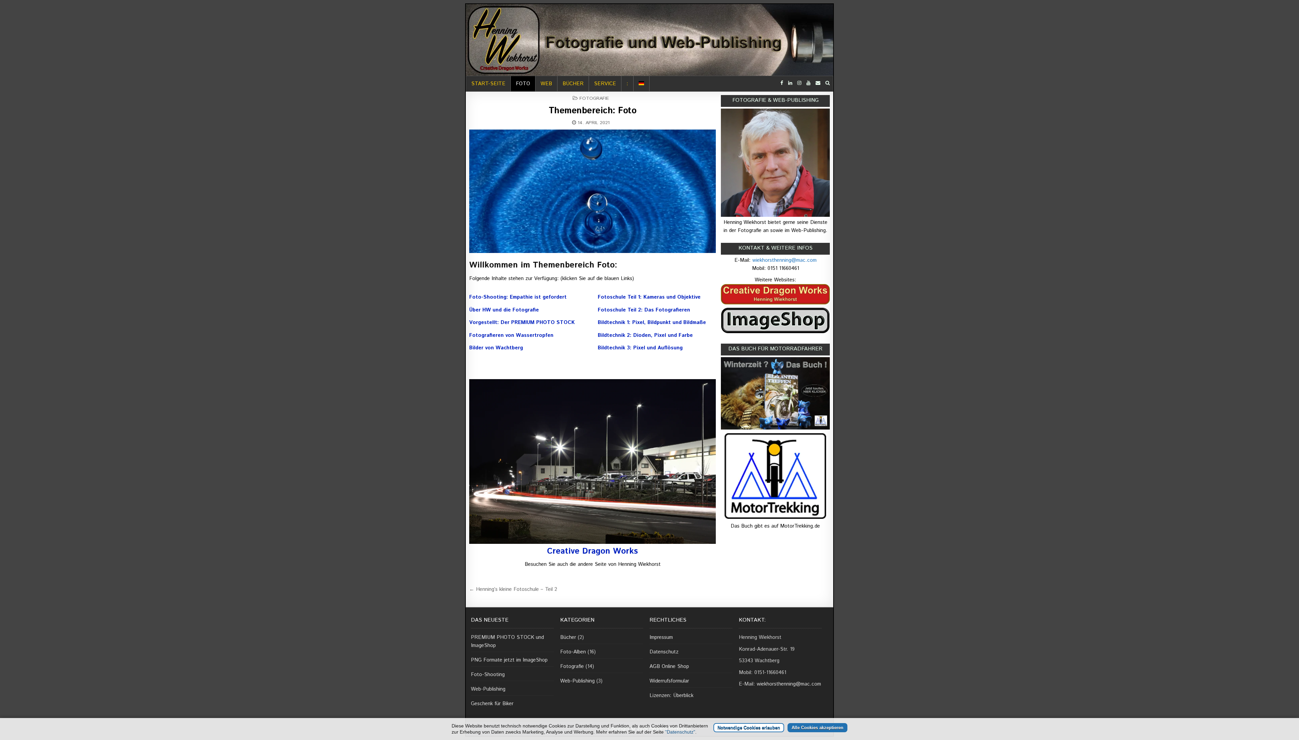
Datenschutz (664, 651)
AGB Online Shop (669, 666)
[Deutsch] (642, 83)
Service (605, 83)
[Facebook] (781, 83)
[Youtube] (808, 83)
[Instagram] (799, 83)
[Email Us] (818, 83)
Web (546, 83)
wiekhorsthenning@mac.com (784, 260)
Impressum (661, 637)
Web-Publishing (488, 689)
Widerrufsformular (669, 681)
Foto (523, 83)
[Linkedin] (790, 83)
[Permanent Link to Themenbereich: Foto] (592, 191)
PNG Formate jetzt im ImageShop (509, 660)
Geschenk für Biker (492, 703)
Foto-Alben (573, 651)
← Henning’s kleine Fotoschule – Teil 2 (513, 589)
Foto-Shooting (488, 674)
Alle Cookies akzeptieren (817, 727)
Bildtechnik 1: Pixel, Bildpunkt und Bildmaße (652, 322)
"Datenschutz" (680, 732)
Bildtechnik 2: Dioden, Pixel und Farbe (645, 335)
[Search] (827, 83)
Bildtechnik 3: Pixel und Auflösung (640, 347)
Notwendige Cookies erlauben (748, 727)
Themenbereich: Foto (593, 111)
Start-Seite (488, 83)
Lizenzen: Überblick (671, 695)
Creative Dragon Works (592, 551)
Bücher (573, 83)
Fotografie (594, 98)
